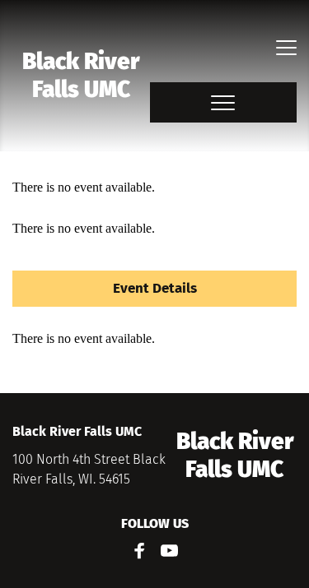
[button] (286, 47)
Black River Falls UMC (83, 75)
